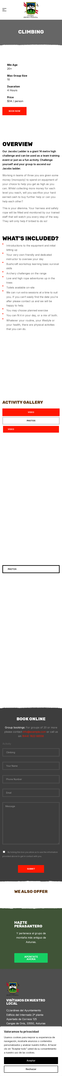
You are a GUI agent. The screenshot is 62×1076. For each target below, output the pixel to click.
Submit (31, 869)
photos (12, 569)
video (11, 429)
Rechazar (31, 1069)
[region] (31, 1051)
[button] (31, 455)
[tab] (31, 412)
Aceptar (31, 1060)
